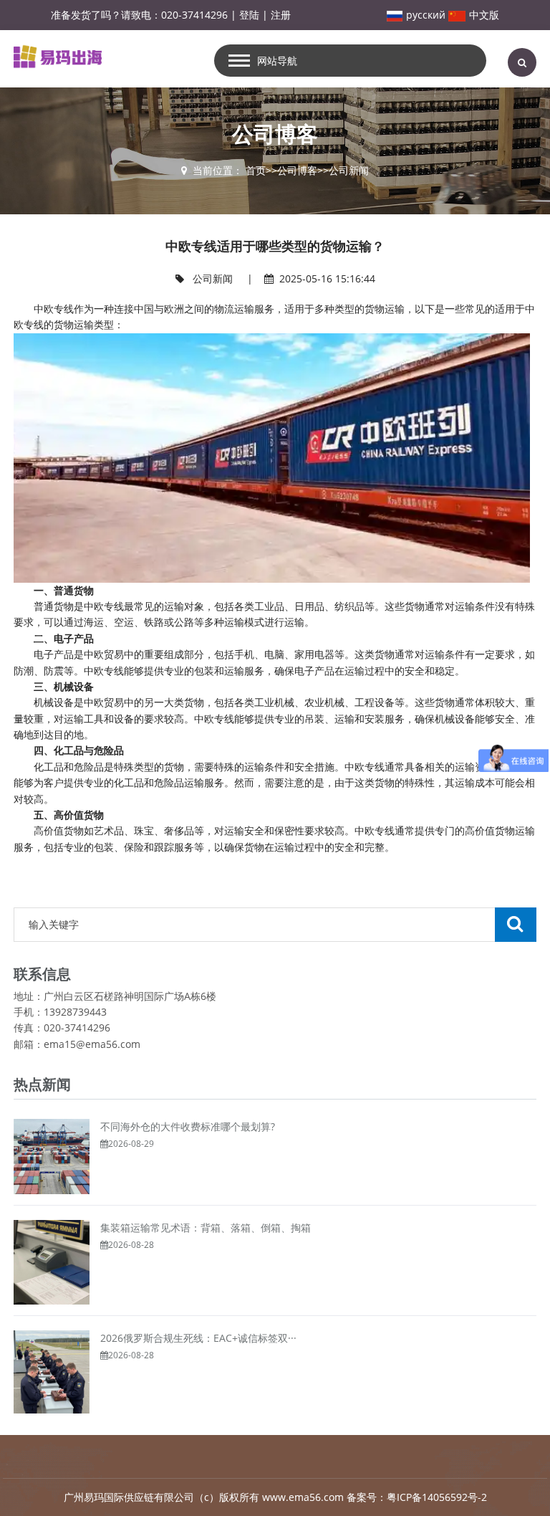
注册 (281, 15)
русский (425, 15)
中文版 (484, 15)
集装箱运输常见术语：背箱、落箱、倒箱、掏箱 (205, 1227)
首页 (256, 170)
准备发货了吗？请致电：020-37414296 (139, 15)
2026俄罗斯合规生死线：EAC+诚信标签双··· (198, 1338)
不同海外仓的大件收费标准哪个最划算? (187, 1126)
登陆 (249, 15)
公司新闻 (349, 170)
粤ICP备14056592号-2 (437, 1497)
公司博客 (297, 170)
